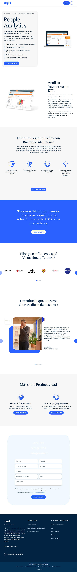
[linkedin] (4, 549)
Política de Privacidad (40, 492)
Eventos (53, 535)
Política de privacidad (56, 566)
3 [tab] (39, 280)
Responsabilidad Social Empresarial (36, 528)
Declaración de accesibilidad (44, 566)
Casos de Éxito (55, 531)
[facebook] (19, 549)
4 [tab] (40, 280)
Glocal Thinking (55, 538)
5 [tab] (40, 364)
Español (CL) (39, 569)
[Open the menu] (71, 3)
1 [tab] (36, 280)
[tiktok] (15, 549)
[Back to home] (7, 3)
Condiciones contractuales (30, 566)
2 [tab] (37, 280)
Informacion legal (19, 566)
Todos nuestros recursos (57, 524)
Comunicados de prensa (33, 531)
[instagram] (11, 549)
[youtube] (8, 549)
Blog (52, 528)
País (41, 476)
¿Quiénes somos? (31, 524)
